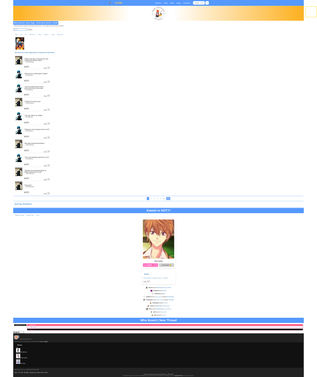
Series (39, 34)
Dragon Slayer (158, 296)
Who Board (148, 320)
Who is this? (33, 327)
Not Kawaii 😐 (166, 265)
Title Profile (50, 52)
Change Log (32, 372)
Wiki (22, 372)
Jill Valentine (23, 352)
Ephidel (165, 278)
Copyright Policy (178, 375)
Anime (166, 3)
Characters (158, 3)
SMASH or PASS (19, 215)
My (25, 34)
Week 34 (18, 353)
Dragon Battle (163, 312)
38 (164, 198)
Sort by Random (23, 204)
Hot (21, 34)
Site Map (26, 372)
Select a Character (39, 52)
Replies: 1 (32, 329)
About (16, 372)
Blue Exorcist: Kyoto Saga (23, 52)
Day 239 (18, 359)
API (19, 372)
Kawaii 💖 (150, 265)
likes (45, 68)
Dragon (165, 302)
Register (46, 341)
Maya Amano (23, 357)
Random (46, 34)
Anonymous (33, 325)
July (17, 347)
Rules (46, 372)
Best (16, 34)
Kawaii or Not (30, 215)
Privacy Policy (40, 372)
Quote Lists (60, 34)
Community (186, 3)
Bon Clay (22, 363)
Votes (37, 215)
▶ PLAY (27, 66)
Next (168, 198)
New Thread (168, 320)
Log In (207, 3)
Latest (52, 34)
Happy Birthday (167, 287)
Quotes (179, 3)
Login (41, 341)
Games (172, 3)
